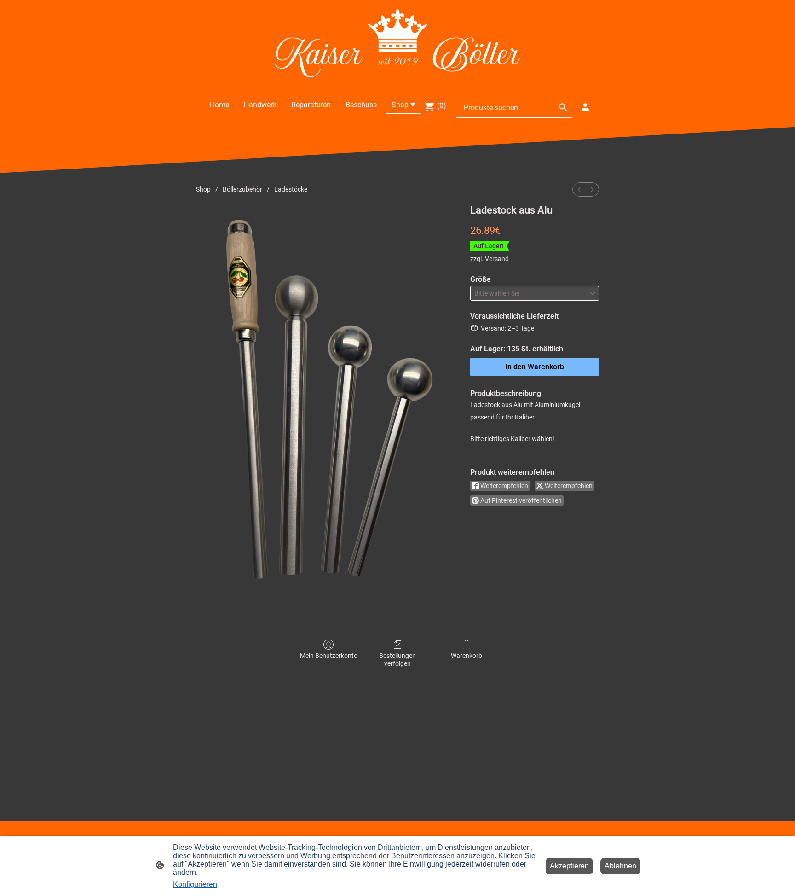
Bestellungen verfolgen (397, 659)
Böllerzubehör (242, 189)
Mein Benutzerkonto (328, 655)
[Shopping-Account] (585, 106)
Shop (203, 189)
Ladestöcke (290, 189)
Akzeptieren (569, 866)
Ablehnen (620, 866)
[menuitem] (579, 189)
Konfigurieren (195, 884)
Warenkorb (466, 655)
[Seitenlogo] (397, 43)
